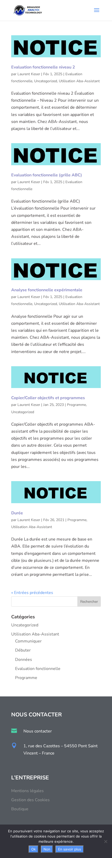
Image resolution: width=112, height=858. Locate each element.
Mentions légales (27, 791)
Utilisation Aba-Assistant (79, 81)
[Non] (105, 841)
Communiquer (28, 641)
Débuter (23, 650)
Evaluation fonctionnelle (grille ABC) (46, 175)
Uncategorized (45, 81)
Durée (17, 513)
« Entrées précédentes (32, 593)
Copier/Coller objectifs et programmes (48, 398)
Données (23, 659)
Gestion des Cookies (30, 800)
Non (46, 849)
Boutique (19, 809)
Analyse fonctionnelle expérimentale (46, 290)
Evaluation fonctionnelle (37, 669)
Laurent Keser (28, 74)
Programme (76, 404)
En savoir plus (69, 849)
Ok (33, 849)
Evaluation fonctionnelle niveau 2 (43, 67)
